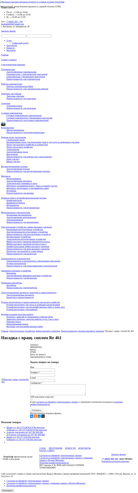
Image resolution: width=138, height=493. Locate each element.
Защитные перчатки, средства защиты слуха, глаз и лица (32, 319)
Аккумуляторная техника (18, 169)
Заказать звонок (8, 31)
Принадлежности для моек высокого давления (27, 249)
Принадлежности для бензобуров (21, 288)
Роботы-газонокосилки (11, 84)
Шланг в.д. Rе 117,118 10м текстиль (22, 437)
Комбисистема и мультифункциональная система (23, 198)
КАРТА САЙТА (46, 450)
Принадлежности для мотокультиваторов (25, 132)
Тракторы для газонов (11, 94)
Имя (32, 367)
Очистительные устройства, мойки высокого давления (26, 227)
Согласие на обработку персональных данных (60, 455)
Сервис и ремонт (9, 60)
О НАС (42, 448)
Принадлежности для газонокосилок (23, 79)
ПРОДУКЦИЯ (55, 448)
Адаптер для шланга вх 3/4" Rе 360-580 (24, 432)
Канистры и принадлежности (20, 297)
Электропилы (12, 149)
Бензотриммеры (13, 178)
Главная (4, 55)
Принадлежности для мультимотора (22, 208)
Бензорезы (11, 273)
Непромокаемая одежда (17, 324)
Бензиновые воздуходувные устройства (24, 229)
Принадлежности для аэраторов (21, 108)
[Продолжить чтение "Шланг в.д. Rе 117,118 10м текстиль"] (24, 439)
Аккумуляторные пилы (17, 152)
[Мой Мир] (39, 416)
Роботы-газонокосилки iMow (19, 86)
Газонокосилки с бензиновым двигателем (25, 77)
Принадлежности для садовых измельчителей (27, 120)
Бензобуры (11, 285)
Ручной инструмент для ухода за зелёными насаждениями (33, 305)
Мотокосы (6, 176)
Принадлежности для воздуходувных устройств (28, 234)
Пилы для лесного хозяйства (19, 147)
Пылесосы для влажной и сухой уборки (24, 251)
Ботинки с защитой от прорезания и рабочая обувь (29, 317)
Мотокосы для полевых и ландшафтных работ (27, 188)
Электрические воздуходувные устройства (26, 239)
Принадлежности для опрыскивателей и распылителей (31, 266)
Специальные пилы (15, 140)
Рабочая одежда (13, 322)
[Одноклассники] (35, 416)
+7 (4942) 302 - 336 (14, 21)
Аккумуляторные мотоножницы (21, 217)
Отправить (36, 410)
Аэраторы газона (14, 106)
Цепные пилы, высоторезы (13, 137)
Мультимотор (12, 205)
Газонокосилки (8, 69)
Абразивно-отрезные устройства (16, 271)
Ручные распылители (16, 263)
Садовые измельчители (11, 113)
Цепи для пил (12, 159)
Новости (10, 48)
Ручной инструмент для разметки (21, 309)
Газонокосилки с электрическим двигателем (26, 74)
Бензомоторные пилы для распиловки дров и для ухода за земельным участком (42, 142)
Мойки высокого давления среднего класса (26, 244)
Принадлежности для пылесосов (21, 254)
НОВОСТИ (70, 448)
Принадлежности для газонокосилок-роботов (27, 89)
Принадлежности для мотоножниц (22, 222)
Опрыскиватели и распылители (15, 258)
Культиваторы (7, 128)
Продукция (11, 45)
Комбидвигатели (14, 200)
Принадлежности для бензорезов (21, 278)
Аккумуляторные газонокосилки (21, 72)
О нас (9, 40)
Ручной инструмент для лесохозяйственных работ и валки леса (35, 307)
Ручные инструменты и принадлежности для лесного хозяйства (30, 302)
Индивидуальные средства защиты (17, 314)
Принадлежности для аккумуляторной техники (28, 171)
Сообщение (36, 383)
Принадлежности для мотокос (20, 193)
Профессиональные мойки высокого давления (27, 246)
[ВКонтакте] (31, 416)
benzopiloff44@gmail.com (12, 24)
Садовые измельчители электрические (24, 115)
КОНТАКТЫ (84, 448)
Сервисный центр (20, 43)
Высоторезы (12, 154)
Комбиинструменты (15, 203)
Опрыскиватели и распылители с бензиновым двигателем (33, 261)
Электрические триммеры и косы (21, 183)
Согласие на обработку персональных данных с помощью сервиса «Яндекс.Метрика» (46, 483)
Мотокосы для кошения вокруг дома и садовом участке (31, 186)
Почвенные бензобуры (11, 283)
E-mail (33, 378)
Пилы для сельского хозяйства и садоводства (27, 144)
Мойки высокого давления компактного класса (28, 242)
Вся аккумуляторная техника (14, 166)
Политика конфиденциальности (54, 463)
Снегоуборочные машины (13, 64)
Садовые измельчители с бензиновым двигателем (29, 118)
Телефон (34, 372)
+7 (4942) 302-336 (110, 459)
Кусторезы (11, 191)
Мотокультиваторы (15, 130)
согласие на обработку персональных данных (57, 402)
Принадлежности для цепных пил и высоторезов (29, 157)
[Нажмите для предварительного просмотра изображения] (15, 382)
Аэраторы (5, 103)
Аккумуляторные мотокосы (19, 181)
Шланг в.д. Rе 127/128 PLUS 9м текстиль (25, 427)
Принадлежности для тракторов (21, 98)
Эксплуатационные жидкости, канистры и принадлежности (28, 292)
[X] (43, 416)
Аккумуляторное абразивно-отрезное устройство (29, 275)
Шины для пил (13, 161)
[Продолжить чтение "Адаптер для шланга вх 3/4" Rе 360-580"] (25, 435)
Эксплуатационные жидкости (20, 295)
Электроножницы (14, 220)
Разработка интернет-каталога (115, 461)
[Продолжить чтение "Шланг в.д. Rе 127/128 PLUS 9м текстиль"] (26, 430)
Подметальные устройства (18, 237)
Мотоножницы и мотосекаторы (15, 212)
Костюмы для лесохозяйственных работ (24, 326)
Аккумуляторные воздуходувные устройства (27, 232)
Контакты (10, 50)
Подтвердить (7, 490)
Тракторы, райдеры (15, 96)
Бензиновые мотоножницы (19, 215)
